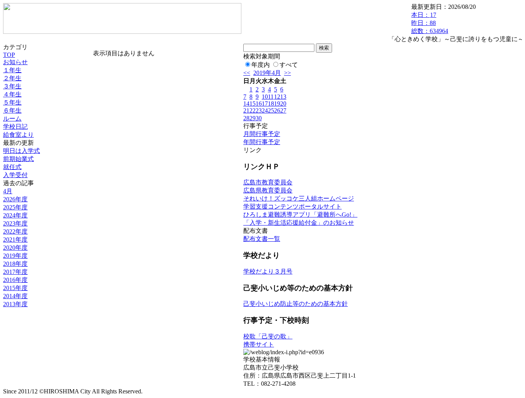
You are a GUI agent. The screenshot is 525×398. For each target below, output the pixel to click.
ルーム (12, 118)
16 (259, 103)
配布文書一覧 (261, 238)
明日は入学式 (21, 151)
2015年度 (15, 288)
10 (265, 96)
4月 (7, 191)
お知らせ (15, 62)
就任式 (12, 167)
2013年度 (15, 304)
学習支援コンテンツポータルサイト (292, 206)
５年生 (12, 102)
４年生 (12, 94)
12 (277, 96)
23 (259, 110)
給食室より (18, 134)
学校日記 (15, 126)
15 (252, 103)
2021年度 (15, 239)
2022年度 (15, 231)
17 (265, 103)
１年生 (12, 70)
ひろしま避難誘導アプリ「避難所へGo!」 (300, 214)
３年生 (12, 86)
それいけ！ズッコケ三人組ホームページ (298, 198)
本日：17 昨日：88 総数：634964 (429, 23)
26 (277, 110)
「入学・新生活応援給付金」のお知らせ (298, 222)
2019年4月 (267, 73)
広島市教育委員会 (267, 182)
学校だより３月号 (267, 271)
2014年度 (15, 296)
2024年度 (15, 215)
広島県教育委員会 (267, 190)
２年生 (12, 78)
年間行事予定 (261, 142)
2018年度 (15, 263)
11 (271, 96)
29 (252, 118)
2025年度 (15, 207)
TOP (9, 54)
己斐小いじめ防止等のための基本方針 (295, 303)
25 (271, 110)
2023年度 (15, 223)
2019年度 (15, 255)
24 (265, 110)
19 (277, 103)
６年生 (12, 110)
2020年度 (15, 247)
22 (252, 110)
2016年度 (15, 280)
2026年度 (15, 199)
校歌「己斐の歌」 (267, 336)
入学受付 (15, 175)
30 (259, 118)
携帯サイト (258, 344)
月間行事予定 (261, 134)
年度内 (260, 64)
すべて (288, 64)
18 (271, 103)
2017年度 (15, 272)
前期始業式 (18, 159)
